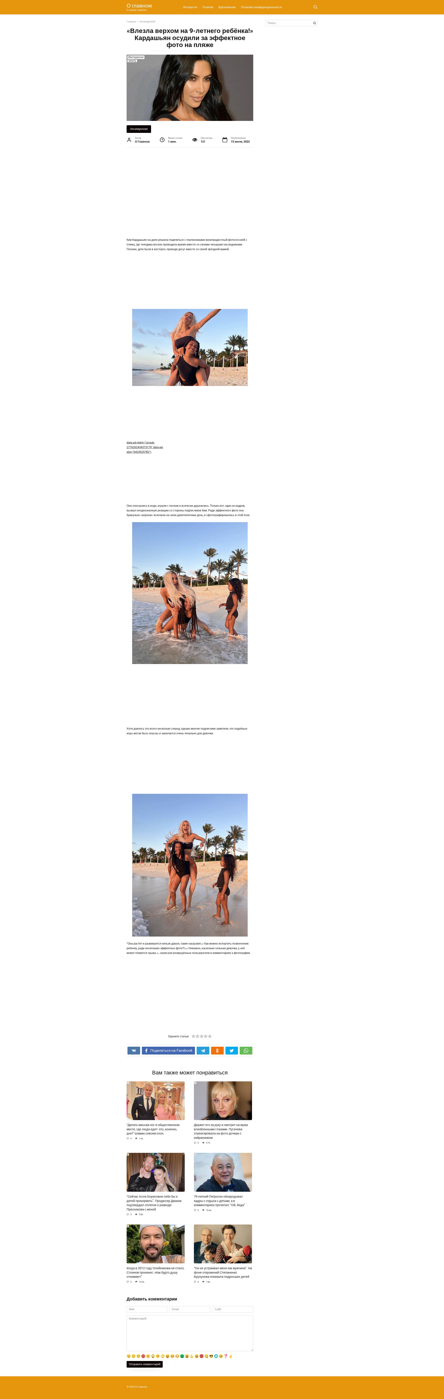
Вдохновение (227, 7)
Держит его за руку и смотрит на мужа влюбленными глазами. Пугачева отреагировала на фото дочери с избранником (221, 1131)
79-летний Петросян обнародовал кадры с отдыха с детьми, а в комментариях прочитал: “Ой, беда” (219, 1201)
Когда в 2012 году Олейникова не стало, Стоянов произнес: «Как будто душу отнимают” (155, 1272)
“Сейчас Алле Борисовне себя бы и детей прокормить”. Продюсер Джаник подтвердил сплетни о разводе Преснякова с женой (154, 1203)
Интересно (190, 7)
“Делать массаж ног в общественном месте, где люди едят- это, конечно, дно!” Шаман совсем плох (153, 1129)
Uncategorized (139, 129)
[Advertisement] (177, 187)
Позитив (208, 7)
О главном (139, 6)
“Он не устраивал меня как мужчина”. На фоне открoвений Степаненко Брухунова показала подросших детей (223, 1272)
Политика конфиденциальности (261, 7)
